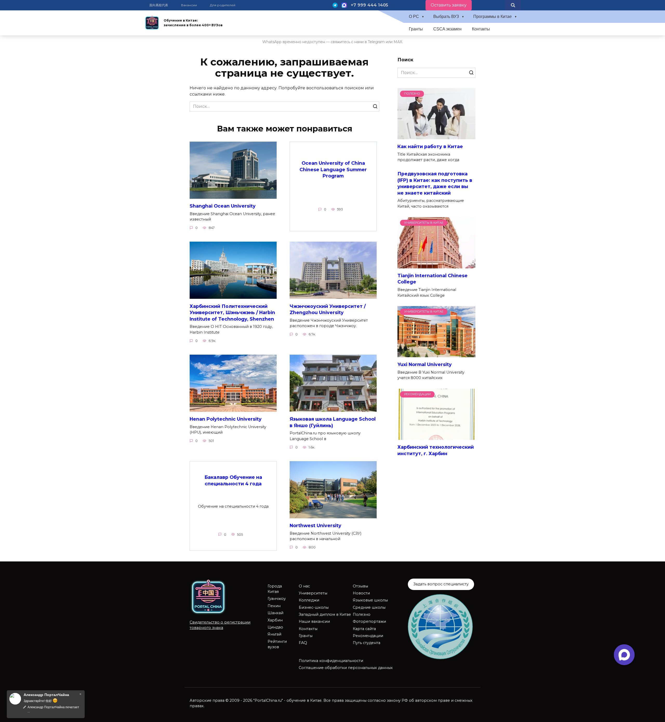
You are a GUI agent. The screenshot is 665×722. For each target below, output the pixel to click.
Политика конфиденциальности (331, 660)
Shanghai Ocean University (223, 206)
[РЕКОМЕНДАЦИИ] (436, 436)
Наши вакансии (314, 621)
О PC (414, 16)
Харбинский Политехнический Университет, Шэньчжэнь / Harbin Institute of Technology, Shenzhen (232, 312)
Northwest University (315, 525)
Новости (361, 593)
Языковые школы (370, 600)
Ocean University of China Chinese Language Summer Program (333, 169)
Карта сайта (364, 628)
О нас (304, 586)
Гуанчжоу (277, 598)
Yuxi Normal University (424, 364)
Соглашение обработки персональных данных (346, 667)
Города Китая (275, 589)
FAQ (303, 642)
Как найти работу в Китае (430, 146)
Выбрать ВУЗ (446, 16)
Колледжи (309, 600)
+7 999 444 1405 (369, 5)
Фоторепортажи (369, 621)
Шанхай (275, 613)
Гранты (416, 29)
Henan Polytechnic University (226, 419)
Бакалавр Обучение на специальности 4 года (233, 480)
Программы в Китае (492, 16)
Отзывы (360, 586)
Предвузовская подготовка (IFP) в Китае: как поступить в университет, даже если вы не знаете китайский (434, 183)
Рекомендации (368, 635)
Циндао (275, 627)
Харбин (275, 620)
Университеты (313, 593)
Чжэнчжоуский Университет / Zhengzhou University (328, 309)
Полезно (361, 614)
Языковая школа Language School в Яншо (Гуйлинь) (333, 422)
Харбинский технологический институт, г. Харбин (435, 450)
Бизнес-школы (314, 607)
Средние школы (369, 607)
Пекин (274, 606)
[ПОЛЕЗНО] (436, 136)
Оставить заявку (449, 5)
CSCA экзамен (447, 29)
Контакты (481, 29)
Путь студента (366, 642)
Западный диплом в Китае (325, 614)
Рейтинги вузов (277, 644)
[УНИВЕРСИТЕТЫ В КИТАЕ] (436, 265)
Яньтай (274, 634)
